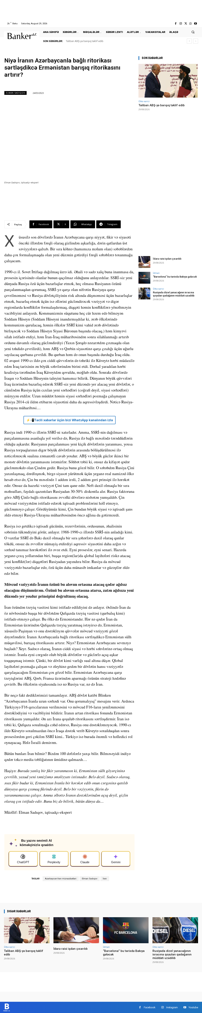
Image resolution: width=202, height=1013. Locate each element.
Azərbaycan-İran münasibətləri (60, 878)
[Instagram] (180, 23)
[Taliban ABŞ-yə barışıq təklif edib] (168, 81)
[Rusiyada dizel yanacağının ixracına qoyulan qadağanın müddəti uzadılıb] (144, 293)
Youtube (193, 1007)
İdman (156, 273)
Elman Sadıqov (15, 92)
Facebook (149, 1007)
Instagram (172, 1007)
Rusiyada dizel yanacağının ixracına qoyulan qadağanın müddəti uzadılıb (174, 294)
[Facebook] (175, 23)
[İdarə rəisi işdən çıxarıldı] (144, 262)
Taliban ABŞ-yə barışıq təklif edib (84, 41)
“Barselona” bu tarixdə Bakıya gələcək (175, 276)
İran (105, 878)
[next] (195, 41)
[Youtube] (195, 23)
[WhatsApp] (190, 23)
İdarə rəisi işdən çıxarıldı (167, 258)
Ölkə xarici (144, 101)
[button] (193, 32)
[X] (185, 23)
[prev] (189, 41)
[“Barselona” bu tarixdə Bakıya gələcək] (144, 278)
